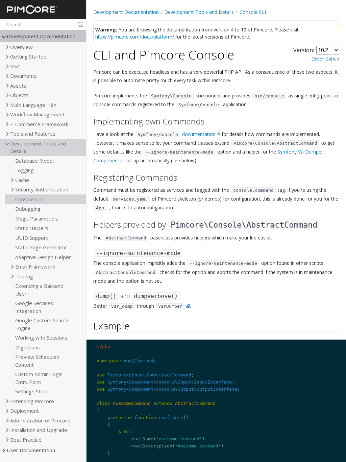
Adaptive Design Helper (43, 257)
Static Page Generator (41, 247)
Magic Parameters (36, 218)
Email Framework (35, 266)
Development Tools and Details (38, 147)
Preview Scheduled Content (37, 360)
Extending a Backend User (39, 289)
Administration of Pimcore (40, 420)
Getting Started (28, 56)
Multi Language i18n (33, 104)
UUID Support (31, 237)
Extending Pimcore (32, 401)
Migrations (27, 347)
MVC (15, 66)
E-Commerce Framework (39, 124)
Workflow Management (37, 114)
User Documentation (31, 450)
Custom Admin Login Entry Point (39, 378)
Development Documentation (41, 36)
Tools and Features (32, 133)
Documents (23, 75)
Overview (21, 47)
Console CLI (29, 199)
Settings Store (32, 391)
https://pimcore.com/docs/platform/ (134, 36)
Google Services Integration (34, 307)
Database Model (34, 160)
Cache (22, 180)
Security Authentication (41, 189)
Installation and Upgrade (38, 429)
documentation (199, 134)
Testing (24, 276)
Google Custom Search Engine (41, 324)
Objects (19, 95)
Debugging (28, 208)
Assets (18, 85)
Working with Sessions (41, 337)
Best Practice (26, 439)
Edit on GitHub (325, 59)
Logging (24, 170)
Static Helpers (31, 228)
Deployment (24, 410)
